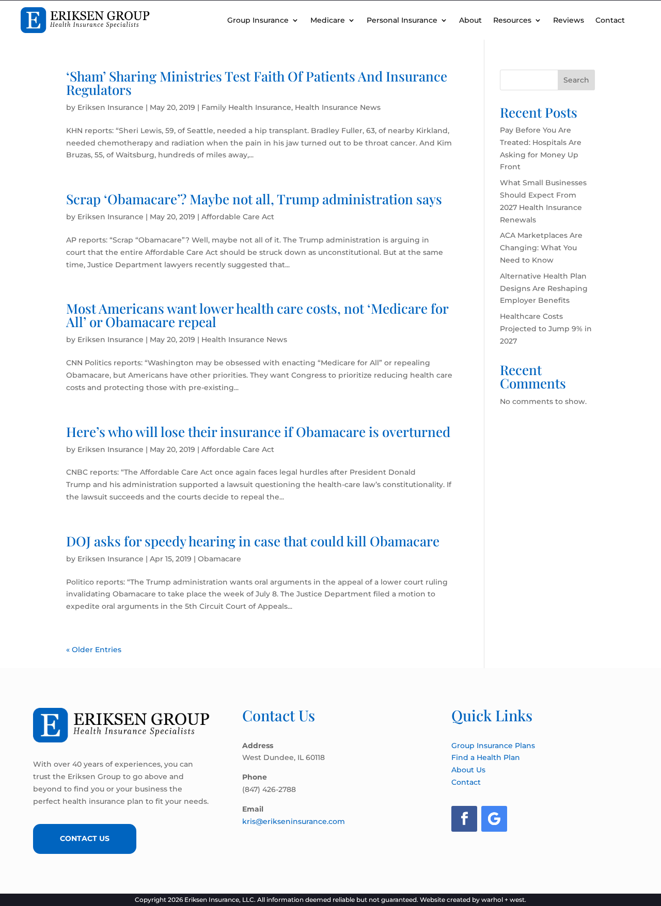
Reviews (568, 20)
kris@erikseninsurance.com (293, 821)
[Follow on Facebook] (464, 819)
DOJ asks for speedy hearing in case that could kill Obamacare (252, 541)
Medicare (327, 20)
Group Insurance (258, 20)
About (470, 20)
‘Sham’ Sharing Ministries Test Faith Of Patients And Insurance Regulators (256, 83)
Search (576, 80)
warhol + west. (503, 899)
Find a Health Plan (485, 757)
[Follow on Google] (494, 819)
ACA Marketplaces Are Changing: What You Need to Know (541, 248)
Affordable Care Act (237, 216)
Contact (610, 20)
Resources (512, 20)
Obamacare (219, 558)
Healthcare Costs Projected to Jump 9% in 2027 (546, 329)
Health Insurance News (338, 107)
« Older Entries (93, 649)
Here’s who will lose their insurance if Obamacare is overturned (258, 432)
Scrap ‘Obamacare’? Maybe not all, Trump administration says (254, 199)
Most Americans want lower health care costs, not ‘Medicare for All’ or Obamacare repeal (257, 315)
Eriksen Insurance (110, 107)
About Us (468, 769)
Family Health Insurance (246, 107)
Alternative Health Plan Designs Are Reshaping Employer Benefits (544, 288)
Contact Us (84, 838)
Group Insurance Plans (493, 745)
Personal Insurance (402, 20)
